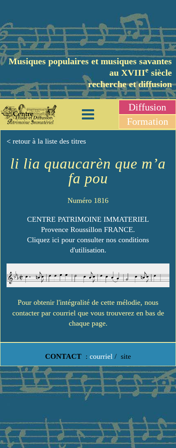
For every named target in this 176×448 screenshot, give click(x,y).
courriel (101, 356)
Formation (147, 121)
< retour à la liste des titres (46, 141)
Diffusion (147, 107)
